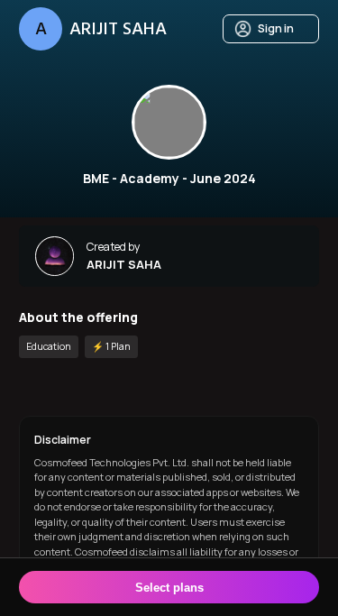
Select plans (169, 587)
